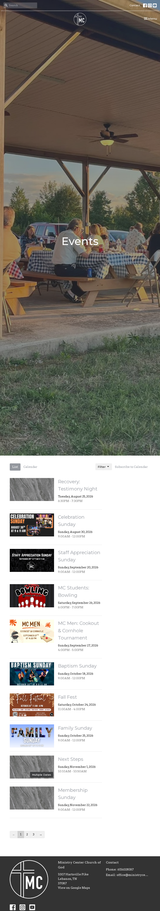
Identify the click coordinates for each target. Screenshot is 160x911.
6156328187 (125, 869)
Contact (135, 5)
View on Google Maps (74, 888)
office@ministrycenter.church (133, 875)
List (15, 467)
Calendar (30, 467)
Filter (102, 467)
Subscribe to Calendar (131, 467)
